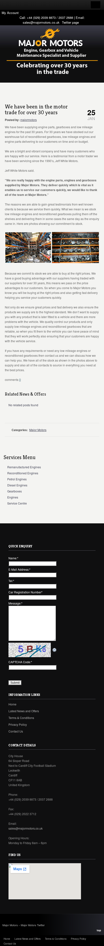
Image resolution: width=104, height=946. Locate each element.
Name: (13, 558)
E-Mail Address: (19, 569)
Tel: (11, 581)
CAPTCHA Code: (20, 662)
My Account (10, 12)
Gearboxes (14, 491)
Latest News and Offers (23, 711)
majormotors (28, 120)
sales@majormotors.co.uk (41, 22)
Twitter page (70, 22)
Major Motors (37, 430)
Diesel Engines (17, 485)
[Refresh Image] (54, 650)
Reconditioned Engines (22, 473)
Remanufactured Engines (24, 467)
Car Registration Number (25, 592)
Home (12, 704)
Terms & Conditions (21, 718)
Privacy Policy (17, 724)
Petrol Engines (17, 479)
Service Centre (17, 503)
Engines (12, 497)
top (99, 930)
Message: (15, 603)
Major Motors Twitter (33, 925)
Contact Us (15, 731)
